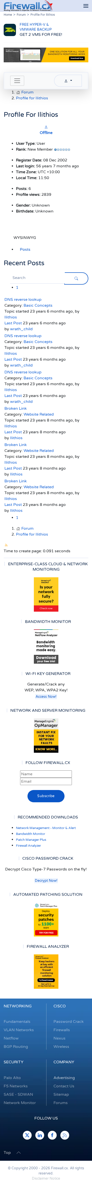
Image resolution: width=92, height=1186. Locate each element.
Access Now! (46, 697)
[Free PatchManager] (46, 919)
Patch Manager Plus (31, 840)
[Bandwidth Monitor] (46, 646)
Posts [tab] (25, 249)
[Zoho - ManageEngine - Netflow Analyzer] (46, 54)
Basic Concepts (38, 305)
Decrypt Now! (46, 881)
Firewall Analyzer (28, 846)
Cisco (59, 1006)
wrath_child (21, 329)
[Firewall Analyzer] (46, 971)
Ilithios (10, 317)
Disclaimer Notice (46, 1178)
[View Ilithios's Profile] (46, 126)
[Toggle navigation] (17, 81)
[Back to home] (28, 6)
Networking (18, 1006)
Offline (46, 132)
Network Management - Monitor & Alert (46, 828)
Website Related (39, 414)
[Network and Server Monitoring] (46, 735)
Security (13, 1062)
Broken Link (15, 408)
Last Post (13, 323)
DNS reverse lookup (22, 299)
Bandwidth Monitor (30, 834)
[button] (85, 6)
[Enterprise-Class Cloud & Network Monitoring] (46, 594)
